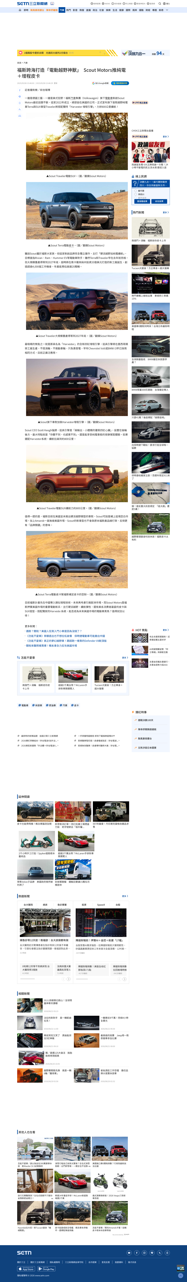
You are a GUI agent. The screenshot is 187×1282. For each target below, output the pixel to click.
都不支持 (142, 198)
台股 (118, 904)
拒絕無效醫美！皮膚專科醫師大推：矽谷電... (98, 745)
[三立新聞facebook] (136, 1252)
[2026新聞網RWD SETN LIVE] (52, 3)
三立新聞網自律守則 (74, 1262)
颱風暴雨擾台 (37, 10)
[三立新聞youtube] (129, 1252)
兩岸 (134, 10)
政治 (95, 10)
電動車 (109, 98)
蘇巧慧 (141, 190)
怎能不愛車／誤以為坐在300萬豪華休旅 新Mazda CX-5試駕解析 (35, 1164)
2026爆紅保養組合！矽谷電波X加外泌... (39, 740)
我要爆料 (119, 1262)
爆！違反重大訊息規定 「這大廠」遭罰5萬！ (150, 508)
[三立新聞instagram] (144, 1252)
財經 (148, 10)
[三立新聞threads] (167, 1252)
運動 (141, 10)
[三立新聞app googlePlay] (46, 1268)
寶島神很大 (141, 3)
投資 (84, 904)
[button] (159, 3)
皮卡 (71, 245)
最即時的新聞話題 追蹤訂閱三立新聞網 (39, 735)
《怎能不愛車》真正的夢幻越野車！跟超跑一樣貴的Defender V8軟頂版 (66, 641)
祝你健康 (117, 3)
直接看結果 (142, 201)
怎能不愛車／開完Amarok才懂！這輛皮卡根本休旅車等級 (109, 1229)
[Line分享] (19, 96)
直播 (88, 10)
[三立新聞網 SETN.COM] (20, 10)
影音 (75, 10)
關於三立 (21, 1262)
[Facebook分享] (19, 90)
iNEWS (107, 3)
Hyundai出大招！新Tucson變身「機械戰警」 (34, 1229)
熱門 (68, 10)
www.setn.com (42, 1275)
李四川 (141, 194)
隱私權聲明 (55, 1262)
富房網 (152, 3)
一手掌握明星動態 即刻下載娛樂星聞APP (96, 735)
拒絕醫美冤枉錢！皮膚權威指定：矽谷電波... (98, 740)
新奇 (161, 10)
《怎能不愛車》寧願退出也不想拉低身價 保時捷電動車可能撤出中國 (65, 636)
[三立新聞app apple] (26, 1268)
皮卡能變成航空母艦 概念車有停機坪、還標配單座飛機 (71, 1229)
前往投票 (159, 201)
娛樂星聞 (96, 3)
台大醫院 (28, 904)
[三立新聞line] (152, 1252)
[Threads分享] (19, 103)
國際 (128, 10)
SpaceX (101, 904)
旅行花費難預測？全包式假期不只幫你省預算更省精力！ (35, 1197)
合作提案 (92, 1262)
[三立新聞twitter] (159, 1252)
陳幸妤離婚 (52, 10)
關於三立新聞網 (37, 1262)
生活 (115, 10)
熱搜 (82, 10)
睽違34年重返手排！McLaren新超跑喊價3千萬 (71, 1197)
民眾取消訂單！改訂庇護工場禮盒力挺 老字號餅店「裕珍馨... (72, 825)
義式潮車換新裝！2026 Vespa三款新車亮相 (109, 1197)
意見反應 (106, 1262)
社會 (101, 10)
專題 (154, 10)
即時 (26, 10)
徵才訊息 (132, 1262)
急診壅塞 (62, 904)
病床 (45, 904)
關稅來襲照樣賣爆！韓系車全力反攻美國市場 (51, 645)
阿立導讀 (129, 3)
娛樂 (108, 10)
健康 (121, 10)
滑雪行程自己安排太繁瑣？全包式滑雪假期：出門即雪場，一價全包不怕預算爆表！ (72, 1164)
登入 (168, 3)
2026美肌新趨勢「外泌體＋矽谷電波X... (39, 745)
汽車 (62, 10)
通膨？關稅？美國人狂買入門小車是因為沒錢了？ (54, 631)
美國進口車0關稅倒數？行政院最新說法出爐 (109, 1164)
